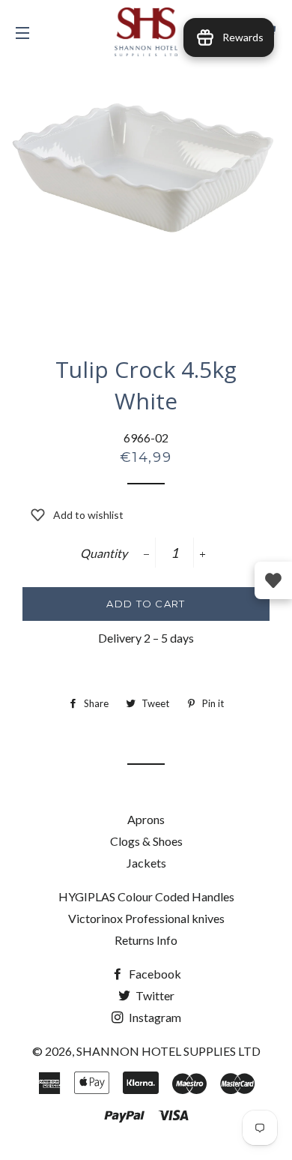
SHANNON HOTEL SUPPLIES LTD (168, 1051)
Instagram (154, 1017)
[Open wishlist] (273, 580)
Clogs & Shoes (146, 841)
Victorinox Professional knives (146, 918)
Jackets (146, 863)
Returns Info (146, 940)
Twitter (153, 995)
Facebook (154, 974)
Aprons (146, 819)
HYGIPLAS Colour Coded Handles (146, 896)
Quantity (103, 553)
